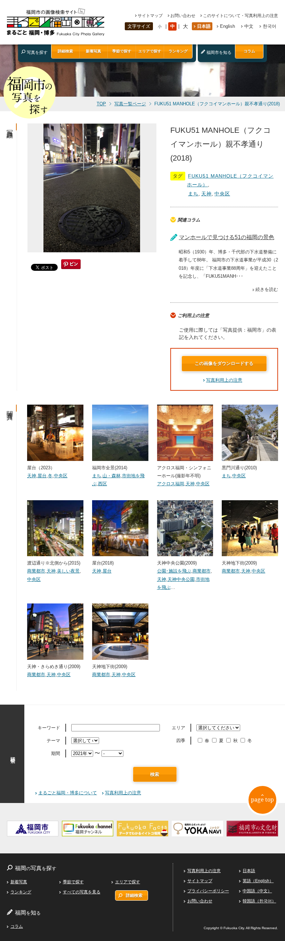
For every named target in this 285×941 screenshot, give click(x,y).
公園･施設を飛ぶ (174, 571)
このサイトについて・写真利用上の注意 (240, 15)
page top (262, 799)
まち (193, 193)
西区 (102, 483)
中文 (248, 26)
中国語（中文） (257, 891)
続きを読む (266, 289)
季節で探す (121, 51)
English (227, 26)
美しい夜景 (68, 571)
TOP (101, 104)
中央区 (222, 193)
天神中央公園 (181, 579)
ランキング (178, 51)
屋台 (42, 475)
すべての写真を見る (81, 892)
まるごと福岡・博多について (67, 792)
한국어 (269, 26)
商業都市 (36, 571)
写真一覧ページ (130, 104)
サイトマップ (150, 15)
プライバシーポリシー (208, 891)
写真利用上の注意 (224, 380)
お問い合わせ (182, 15)
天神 (206, 193)
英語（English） (258, 880)
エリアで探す (149, 51)
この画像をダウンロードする (224, 363)
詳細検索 (65, 51)
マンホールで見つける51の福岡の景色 (226, 237)
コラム (249, 51)
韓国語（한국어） (259, 901)
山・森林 (112, 475)
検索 (154, 774)
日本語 (204, 26)
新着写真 (93, 51)
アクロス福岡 (170, 483)
